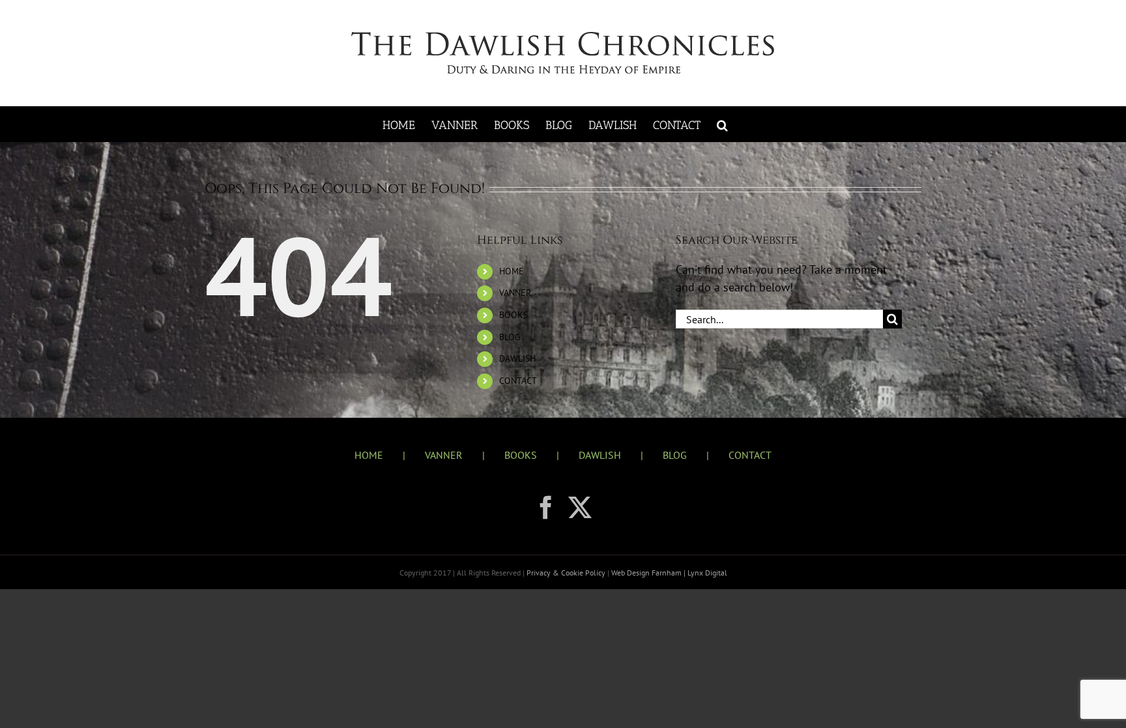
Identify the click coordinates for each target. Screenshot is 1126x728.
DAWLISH (517, 358)
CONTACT (518, 380)
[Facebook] (546, 507)
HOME (511, 271)
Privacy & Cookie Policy (567, 572)
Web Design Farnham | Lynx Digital (668, 572)
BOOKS (513, 315)
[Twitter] (580, 507)
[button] (722, 124)
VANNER (515, 292)
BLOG (510, 337)
